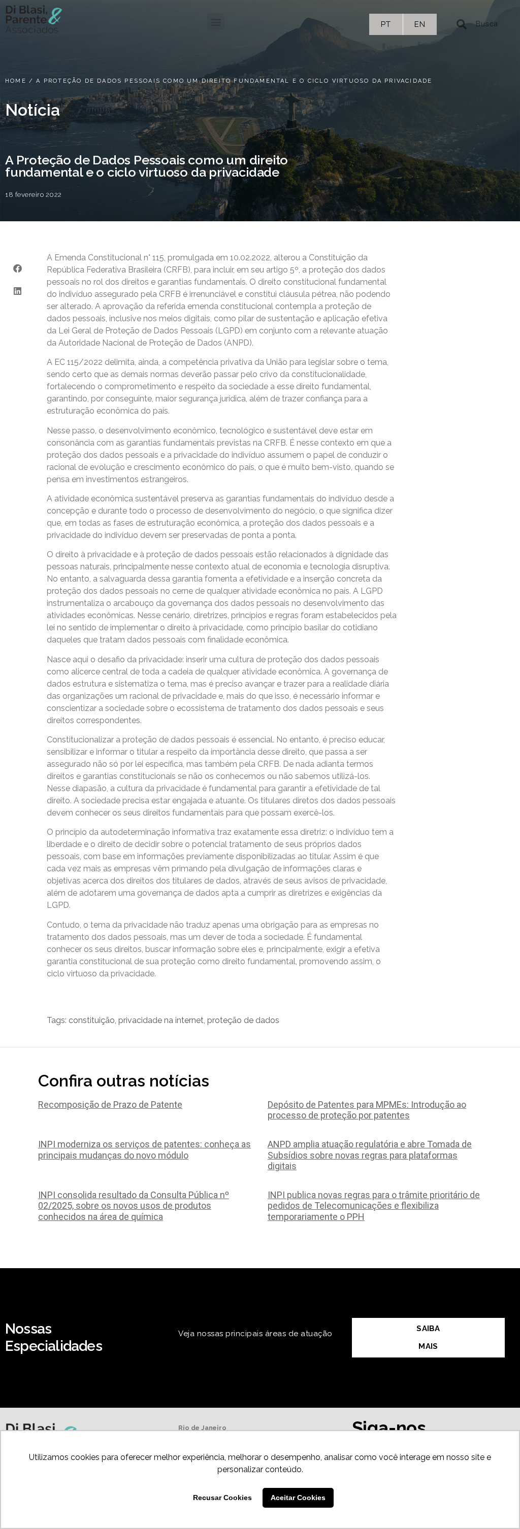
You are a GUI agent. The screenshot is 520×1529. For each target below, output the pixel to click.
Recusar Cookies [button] (222, 1497)
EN (419, 24)
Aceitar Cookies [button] (298, 1497)
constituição (92, 1020)
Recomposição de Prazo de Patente (110, 1104)
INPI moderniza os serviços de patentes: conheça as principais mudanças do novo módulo (144, 1150)
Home (15, 81)
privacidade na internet (161, 1020)
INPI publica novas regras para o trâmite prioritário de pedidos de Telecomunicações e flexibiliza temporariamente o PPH (374, 1206)
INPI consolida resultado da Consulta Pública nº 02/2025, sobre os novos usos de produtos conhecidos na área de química (133, 1206)
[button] (215, 21)
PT (386, 24)
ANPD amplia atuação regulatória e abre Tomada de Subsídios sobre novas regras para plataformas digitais (370, 1155)
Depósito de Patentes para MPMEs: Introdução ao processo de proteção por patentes (367, 1110)
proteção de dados (243, 1020)
